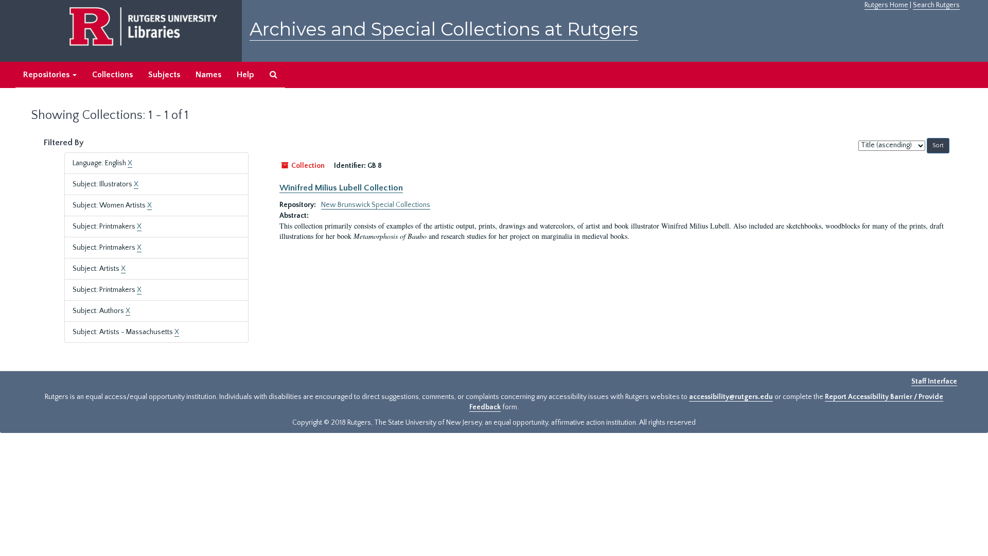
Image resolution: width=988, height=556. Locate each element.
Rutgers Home (886, 5)
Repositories (47, 74)
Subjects (164, 74)
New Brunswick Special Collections (375, 205)
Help (245, 74)
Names (208, 74)
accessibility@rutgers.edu (731, 397)
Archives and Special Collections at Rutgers (444, 29)
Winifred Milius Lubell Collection (341, 188)
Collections (112, 74)
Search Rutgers (936, 5)
